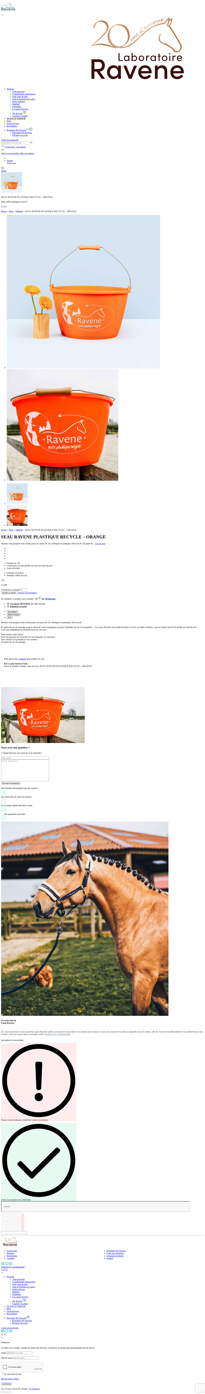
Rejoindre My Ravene (22, 133)
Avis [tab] (9, 618)
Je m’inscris (34, 1389)
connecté (22, 659)
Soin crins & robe (20, 96)
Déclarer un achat (20, 135)
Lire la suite (100, 543)
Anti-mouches (18, 91)
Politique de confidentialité (13, 1267)
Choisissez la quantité (10, 590)
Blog (9, 121)
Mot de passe (7, 1358)
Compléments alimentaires (23, 94)
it (1, 171)
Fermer (10, 160)
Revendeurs (12, 126)
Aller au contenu (26, 153)
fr (2, 168)
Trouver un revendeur (27, 593)
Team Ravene (13, 123)
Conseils (10, 1258)
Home (4, 211)
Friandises (16, 106)
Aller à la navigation (10, 153)
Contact (109, 1258)
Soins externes (18, 101)
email (3, 1353)
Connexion (6, 1384)
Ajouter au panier (9, 593)
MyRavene (50, 599)
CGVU (4, 1269)
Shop (11, 211)
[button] (10, 1277)
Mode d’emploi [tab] (14, 615)
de (5, 171)
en (3, 171)
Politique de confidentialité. (57, 1034)
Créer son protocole (115, 1253)
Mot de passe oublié (10, 1379)
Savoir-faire (12, 1251)
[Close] (2, 1272)
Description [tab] (12, 612)
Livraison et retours (114, 1256)
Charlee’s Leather (20, 116)
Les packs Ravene (20, 109)
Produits (10, 89)
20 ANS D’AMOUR (16, 118)
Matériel (16, 104)
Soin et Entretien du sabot (23, 99)
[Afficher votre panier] (2, 151)
